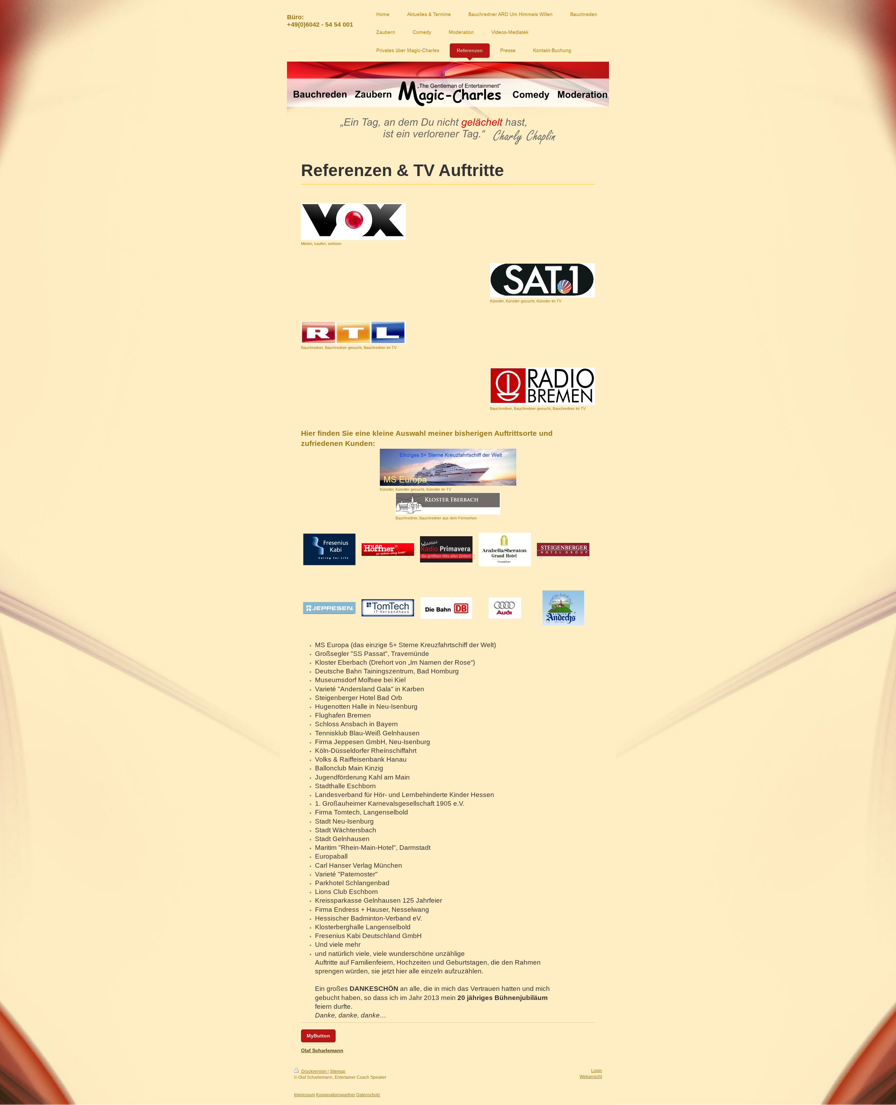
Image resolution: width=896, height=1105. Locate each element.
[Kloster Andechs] (563, 607)
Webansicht (591, 1076)
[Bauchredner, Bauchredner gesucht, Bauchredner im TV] (353, 332)
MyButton (318, 1035)
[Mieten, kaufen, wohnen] (353, 221)
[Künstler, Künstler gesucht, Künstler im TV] (542, 280)
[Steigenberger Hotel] (563, 549)
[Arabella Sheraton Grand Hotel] (504, 549)
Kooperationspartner (335, 1094)
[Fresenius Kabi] (329, 549)
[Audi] (505, 607)
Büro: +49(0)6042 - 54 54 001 (320, 21)
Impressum (304, 1094)
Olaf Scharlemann (322, 1050)
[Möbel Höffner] (388, 549)
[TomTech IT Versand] (388, 607)
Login (596, 1070)
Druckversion (314, 1071)
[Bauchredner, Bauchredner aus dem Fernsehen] (448, 503)
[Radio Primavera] (446, 549)
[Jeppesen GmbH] (329, 608)
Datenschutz (368, 1094)
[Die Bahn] (446, 608)
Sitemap (337, 1071)
